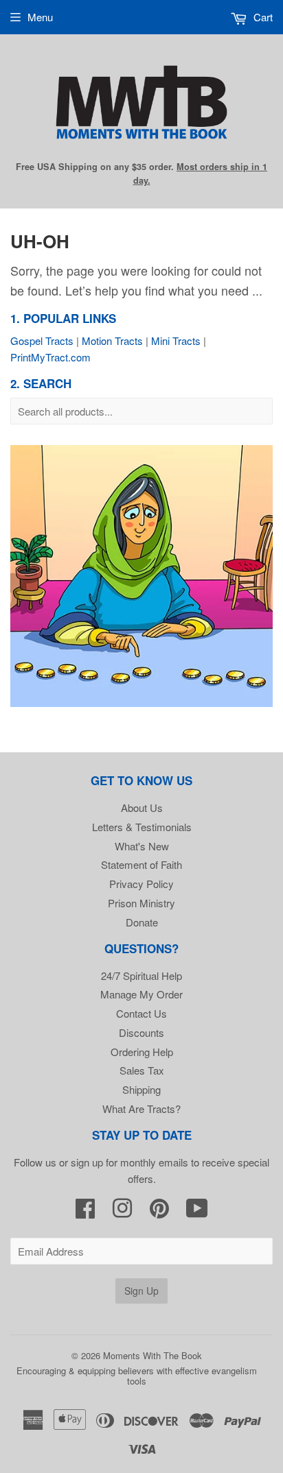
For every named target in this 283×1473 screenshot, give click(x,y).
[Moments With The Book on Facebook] (85, 1212)
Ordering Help (142, 1051)
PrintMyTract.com (50, 357)
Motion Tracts (112, 340)
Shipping (141, 1089)
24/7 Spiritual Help (141, 975)
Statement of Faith (141, 864)
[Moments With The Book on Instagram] (122, 1212)
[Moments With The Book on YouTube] (197, 1212)
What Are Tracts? (141, 1108)
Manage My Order (141, 994)
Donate (142, 922)
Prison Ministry (141, 903)
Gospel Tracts (41, 340)
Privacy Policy (141, 883)
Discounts (141, 1032)
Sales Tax (142, 1070)
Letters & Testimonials (142, 826)
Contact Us (141, 1013)
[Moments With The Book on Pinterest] (159, 1212)
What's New (142, 846)
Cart (262, 17)
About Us (142, 807)
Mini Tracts (176, 340)
